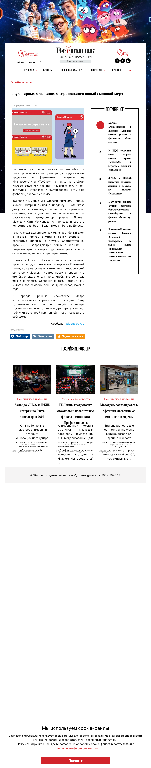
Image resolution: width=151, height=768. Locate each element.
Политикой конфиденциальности (76, 748)
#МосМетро (17, 329)
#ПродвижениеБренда (25, 451)
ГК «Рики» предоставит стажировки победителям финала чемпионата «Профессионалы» (75, 414)
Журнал (116, 70)
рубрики (29, 70)
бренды (47, 70)
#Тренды (104, 451)
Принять (75, 760)
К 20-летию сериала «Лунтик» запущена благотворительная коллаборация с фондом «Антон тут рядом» (119, 211)
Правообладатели (71, 70)
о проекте (96, 70)
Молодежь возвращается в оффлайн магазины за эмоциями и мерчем (119, 411)
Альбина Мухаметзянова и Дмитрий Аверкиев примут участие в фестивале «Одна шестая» (119, 133)
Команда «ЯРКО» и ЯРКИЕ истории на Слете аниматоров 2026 (32, 411)
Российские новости (22, 82)
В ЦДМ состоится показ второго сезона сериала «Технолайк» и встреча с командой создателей (119, 160)
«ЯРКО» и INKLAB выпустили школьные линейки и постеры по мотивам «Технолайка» (119, 186)
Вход (123, 53)
